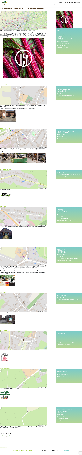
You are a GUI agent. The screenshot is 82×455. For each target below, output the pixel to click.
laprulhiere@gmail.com (62, 214)
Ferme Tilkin (3, 246)
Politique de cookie (16, 450)
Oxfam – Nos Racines (5, 128)
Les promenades (77, 2)
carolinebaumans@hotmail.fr (63, 374)
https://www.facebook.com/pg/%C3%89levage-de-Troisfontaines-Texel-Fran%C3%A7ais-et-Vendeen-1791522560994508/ (69, 174)
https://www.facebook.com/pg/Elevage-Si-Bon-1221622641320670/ (69, 299)
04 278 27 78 (60, 93)
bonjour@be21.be (57, 450)
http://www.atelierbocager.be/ (63, 418)
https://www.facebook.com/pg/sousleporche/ (66, 342)
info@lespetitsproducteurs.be (63, 41)
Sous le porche (3, 330)
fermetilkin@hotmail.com (62, 254)
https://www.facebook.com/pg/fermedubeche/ (66, 95)
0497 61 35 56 (61, 376)
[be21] (6, 3)
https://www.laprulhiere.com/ (63, 218)
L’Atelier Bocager (4, 406)
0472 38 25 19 (61, 340)
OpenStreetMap (41, 29)
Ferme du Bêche (3, 84)
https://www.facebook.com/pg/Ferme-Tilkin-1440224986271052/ (69, 258)
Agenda (60, 2)
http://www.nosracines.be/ (62, 138)
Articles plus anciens (3, 447)
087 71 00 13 (60, 216)
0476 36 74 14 (61, 172)
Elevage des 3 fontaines (5, 169)
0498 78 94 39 (61, 416)
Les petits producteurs (5, 10)
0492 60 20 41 (46, 450)
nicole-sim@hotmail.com (62, 295)
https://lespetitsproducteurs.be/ (63, 43)
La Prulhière (3, 206)
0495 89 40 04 (61, 297)
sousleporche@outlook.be (62, 338)
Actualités (64, 2)
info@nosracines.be (61, 134)
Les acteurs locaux (70, 2)
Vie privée (30, 450)
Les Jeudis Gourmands (5, 368)
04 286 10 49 (60, 256)
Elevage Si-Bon (3, 292)
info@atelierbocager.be (62, 414)
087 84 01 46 (60, 136)
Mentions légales (24, 450)
